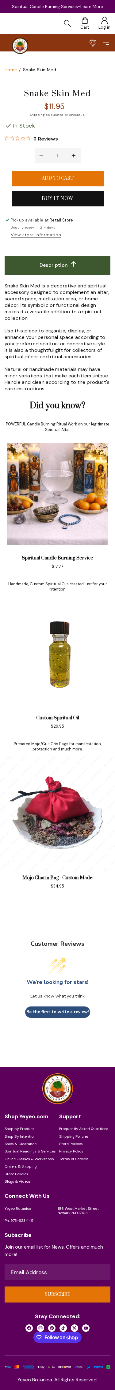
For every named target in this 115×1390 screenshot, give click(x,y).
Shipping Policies (74, 1136)
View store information (36, 235)
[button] (105, 42)
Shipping (37, 115)
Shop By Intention (20, 1136)
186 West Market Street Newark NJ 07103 (78, 1210)
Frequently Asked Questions (83, 1129)
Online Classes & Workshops (29, 1159)
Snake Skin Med (39, 69)
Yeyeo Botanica (18, 1208)
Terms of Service (73, 1159)
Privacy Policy (71, 1151)
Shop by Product (19, 1129)
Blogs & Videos (18, 1181)
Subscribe (57, 1294)
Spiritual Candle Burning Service (57, 558)
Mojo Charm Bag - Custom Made (57, 878)
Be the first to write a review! (57, 1012)
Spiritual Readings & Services (30, 1151)
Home (11, 69)
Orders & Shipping (21, 1166)
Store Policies (16, 1174)
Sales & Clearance (20, 1144)
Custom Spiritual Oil (57, 718)
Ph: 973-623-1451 (20, 1220)
